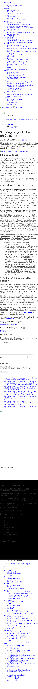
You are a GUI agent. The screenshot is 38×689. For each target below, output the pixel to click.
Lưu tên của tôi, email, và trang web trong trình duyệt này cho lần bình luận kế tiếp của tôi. (18, 367)
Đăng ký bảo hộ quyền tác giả (16, 86)
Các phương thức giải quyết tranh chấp (19, 42)
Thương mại (8, 37)
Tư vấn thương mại (13, 39)
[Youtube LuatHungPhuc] (27, 328)
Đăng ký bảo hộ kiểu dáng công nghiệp (20, 82)
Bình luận (4, 343)
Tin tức (6, 98)
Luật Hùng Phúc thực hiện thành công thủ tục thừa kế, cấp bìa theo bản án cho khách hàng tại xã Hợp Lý (21, 397)
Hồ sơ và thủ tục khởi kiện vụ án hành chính (21, 32)
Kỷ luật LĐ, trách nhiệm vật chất (17, 61)
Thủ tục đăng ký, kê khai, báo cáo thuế (19, 94)
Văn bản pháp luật (13, 10)
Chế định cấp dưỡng (13, 78)
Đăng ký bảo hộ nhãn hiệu (15, 83)
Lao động (7, 58)
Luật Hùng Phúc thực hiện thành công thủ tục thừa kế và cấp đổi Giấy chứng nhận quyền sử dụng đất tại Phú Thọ (20, 388)
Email (2, 360)
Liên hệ (9, 7)
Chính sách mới (12, 102)
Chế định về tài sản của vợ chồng (17, 77)
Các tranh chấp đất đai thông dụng (18, 24)
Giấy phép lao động (13, 66)
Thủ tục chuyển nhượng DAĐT (17, 47)
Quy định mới (11, 104)
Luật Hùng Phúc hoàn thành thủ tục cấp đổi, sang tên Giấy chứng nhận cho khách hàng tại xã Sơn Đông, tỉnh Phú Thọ (21, 402)
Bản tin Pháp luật (12, 101)
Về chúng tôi (11, 4)
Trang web (4, 364)
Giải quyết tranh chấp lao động (17, 69)
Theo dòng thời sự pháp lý (15, 99)
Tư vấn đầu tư (11, 56)
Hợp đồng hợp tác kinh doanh (17, 55)
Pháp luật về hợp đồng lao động (17, 59)
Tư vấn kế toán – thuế (14, 96)
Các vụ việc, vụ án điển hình (16, 20)
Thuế (5, 93)
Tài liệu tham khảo (13, 12)
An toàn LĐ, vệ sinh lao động (16, 63)
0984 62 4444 (16, 325)
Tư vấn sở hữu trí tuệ (13, 91)
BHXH (9, 67)
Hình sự (6, 8)
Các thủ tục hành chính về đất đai (18, 23)
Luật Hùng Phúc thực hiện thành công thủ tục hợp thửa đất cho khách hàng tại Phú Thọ (20, 379)
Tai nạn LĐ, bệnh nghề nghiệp (17, 64)
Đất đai (6, 21)
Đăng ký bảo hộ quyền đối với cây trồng (20, 85)
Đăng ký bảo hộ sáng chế (15, 88)
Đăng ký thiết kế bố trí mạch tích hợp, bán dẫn (22, 90)
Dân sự (6, 15)
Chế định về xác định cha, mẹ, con (18, 74)
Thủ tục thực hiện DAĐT (15, 45)
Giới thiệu (7, 2)
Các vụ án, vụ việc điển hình (16, 13)
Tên (2, 357)
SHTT (6, 80)
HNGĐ (6, 71)
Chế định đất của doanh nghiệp (17, 26)
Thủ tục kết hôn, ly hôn (14, 72)
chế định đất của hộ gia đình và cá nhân (20, 28)
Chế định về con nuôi (14, 75)
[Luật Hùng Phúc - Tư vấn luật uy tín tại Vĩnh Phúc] (13, 107)
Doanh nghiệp (9, 36)
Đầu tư (6, 44)
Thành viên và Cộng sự (14, 5)
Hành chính (8, 31)
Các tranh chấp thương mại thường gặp (20, 40)
